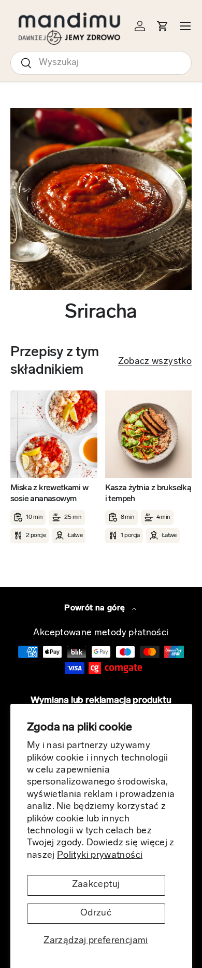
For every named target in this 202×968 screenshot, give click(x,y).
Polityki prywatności (99, 855)
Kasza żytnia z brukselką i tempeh (148, 493)
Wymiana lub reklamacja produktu (101, 700)
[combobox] (101, 62)
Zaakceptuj (96, 884)
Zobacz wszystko (155, 362)
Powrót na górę (95, 608)
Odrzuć (95, 913)
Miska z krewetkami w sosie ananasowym (49, 493)
